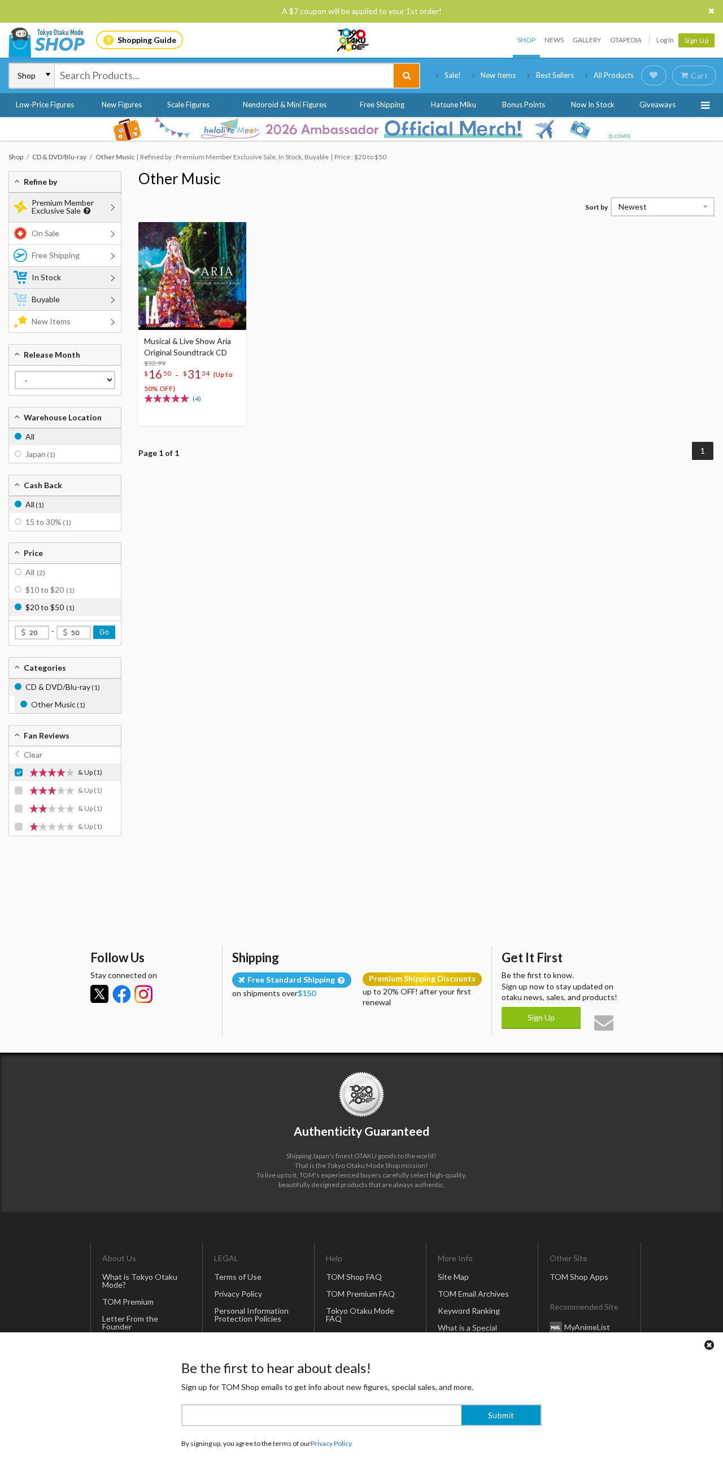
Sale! (453, 75)
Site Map (453, 1276)
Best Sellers (555, 75)
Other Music (179, 179)
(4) (197, 398)
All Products (614, 75)
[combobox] (224, 76)
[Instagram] (143, 994)
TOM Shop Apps (579, 1276)
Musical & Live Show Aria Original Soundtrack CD (187, 346)
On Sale (45, 233)
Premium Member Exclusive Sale (63, 206)
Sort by (596, 207)
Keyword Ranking (469, 1310)
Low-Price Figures (45, 104)
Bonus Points (523, 104)
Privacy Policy (238, 1293)
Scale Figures (188, 104)
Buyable (46, 299)
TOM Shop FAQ (354, 1276)
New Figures (122, 104)
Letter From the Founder (130, 1322)
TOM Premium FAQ (360, 1293)
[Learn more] (85, 211)
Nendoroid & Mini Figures (284, 104)
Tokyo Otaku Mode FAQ (360, 1314)
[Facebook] (121, 994)
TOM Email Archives (473, 1293)
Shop (526, 40)
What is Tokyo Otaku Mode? (139, 1280)
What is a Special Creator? (467, 1331)
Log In (665, 40)
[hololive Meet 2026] (361, 129)
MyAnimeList (587, 1327)
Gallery (587, 40)
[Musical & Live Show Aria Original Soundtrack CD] (192, 276)
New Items (498, 75)
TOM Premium (128, 1301)
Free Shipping (382, 104)
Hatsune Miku (453, 104)
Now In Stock (593, 104)
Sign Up (697, 40)
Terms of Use (238, 1276)
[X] (99, 994)
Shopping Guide (146, 40)
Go (104, 632)
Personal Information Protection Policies (251, 1314)
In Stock (46, 277)
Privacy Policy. (332, 1443)
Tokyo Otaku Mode (353, 40)
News (554, 40)
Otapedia (626, 40)
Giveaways (657, 104)
